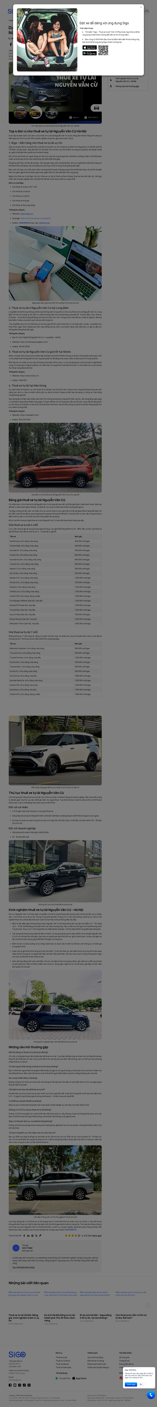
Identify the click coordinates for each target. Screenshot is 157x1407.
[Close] (141, 7)
